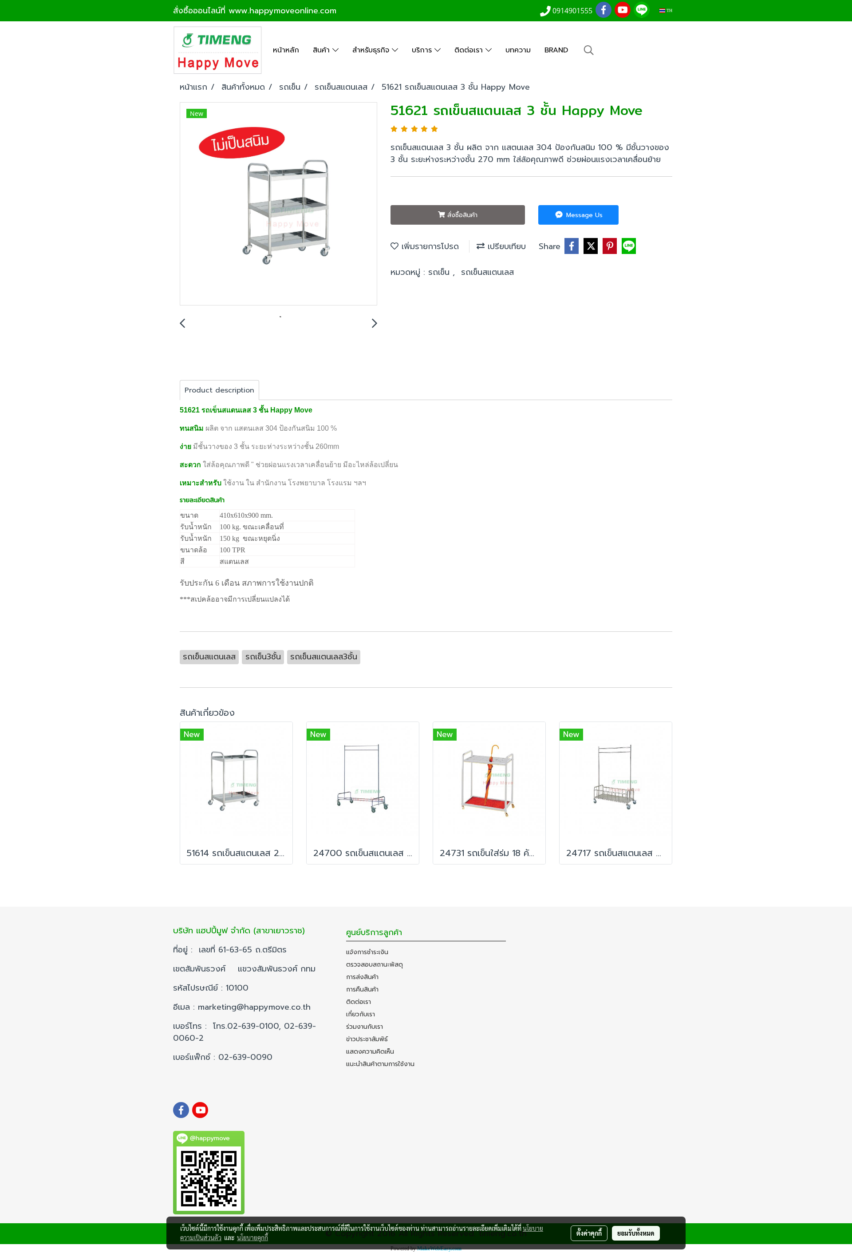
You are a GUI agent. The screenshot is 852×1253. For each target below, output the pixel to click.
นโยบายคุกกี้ (252, 1237)
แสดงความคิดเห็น (370, 1051)
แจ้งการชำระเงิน (367, 952)
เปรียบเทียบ (505, 246)
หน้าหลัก (286, 50)
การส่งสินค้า (362, 977)
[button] (589, 50)
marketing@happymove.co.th (256, 1007)
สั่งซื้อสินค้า (461, 215)
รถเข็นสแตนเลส (487, 272)
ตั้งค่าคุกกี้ (589, 1233)
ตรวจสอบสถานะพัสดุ (374, 964)
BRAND (556, 50)
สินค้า (322, 50)
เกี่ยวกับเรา (360, 1014)
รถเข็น (440, 272)
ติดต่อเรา (469, 50)
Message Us (583, 215)
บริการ (423, 50)
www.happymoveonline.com (282, 10)
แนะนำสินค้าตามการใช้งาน (380, 1064)
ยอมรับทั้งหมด (636, 1233)
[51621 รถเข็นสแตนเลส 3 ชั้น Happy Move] (278, 204)
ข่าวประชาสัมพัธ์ (367, 1039)
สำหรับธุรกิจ (372, 50)
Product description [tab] (219, 390)
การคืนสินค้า (362, 989)
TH (668, 10)
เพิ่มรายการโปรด (428, 246)
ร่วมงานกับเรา (364, 1026)
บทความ (518, 50)
